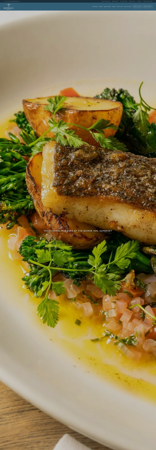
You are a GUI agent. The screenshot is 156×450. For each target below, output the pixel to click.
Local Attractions (105, 1)
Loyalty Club (132, 1)
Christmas (95, 6)
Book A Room (147, 6)
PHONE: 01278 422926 (147, 1)
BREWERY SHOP (115, 1)
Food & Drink (107, 6)
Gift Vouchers (124, 1)
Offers (114, 6)
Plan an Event (128, 6)
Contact (139, 1)
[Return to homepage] (9, 7)
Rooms (100, 6)
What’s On (120, 6)
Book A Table (137, 6)
